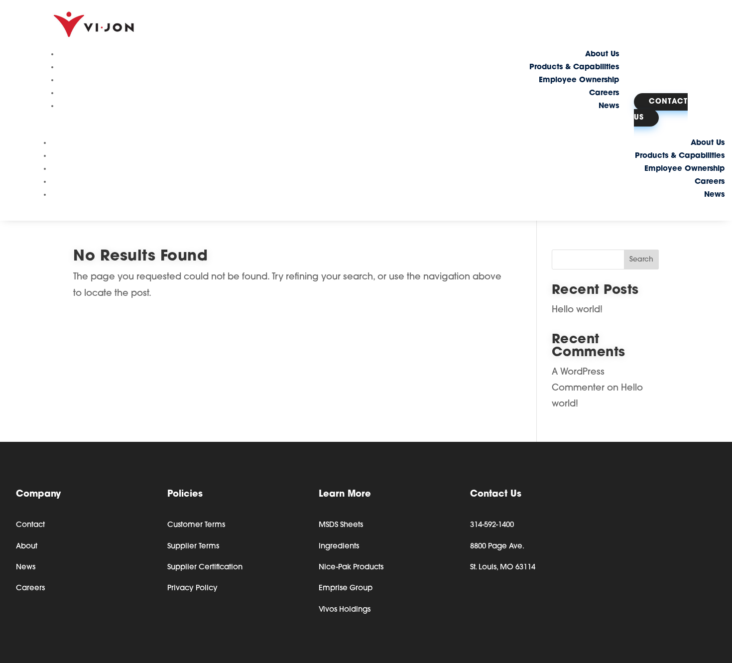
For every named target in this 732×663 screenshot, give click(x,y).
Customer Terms (196, 525)
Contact (30, 525)
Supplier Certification (205, 567)
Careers (604, 93)
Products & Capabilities (574, 67)
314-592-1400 (492, 525)
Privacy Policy (192, 588)
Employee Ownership (579, 80)
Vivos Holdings (344, 610)
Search (641, 260)
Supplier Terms (193, 546)
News (609, 106)
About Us (602, 54)
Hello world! (577, 310)
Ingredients (339, 546)
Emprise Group (345, 588)
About (26, 546)
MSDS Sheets (341, 525)
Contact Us (661, 110)
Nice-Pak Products (351, 567)
